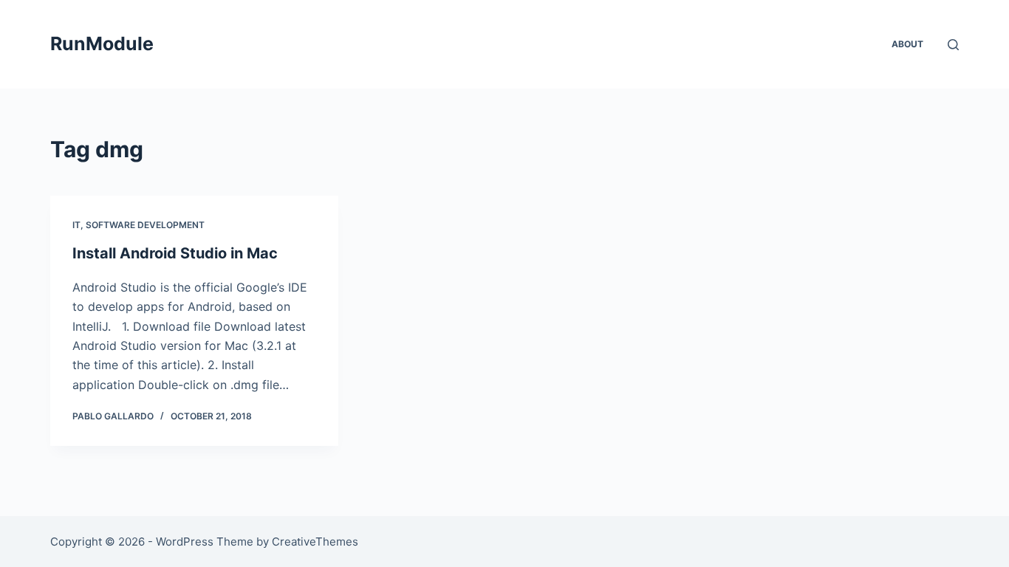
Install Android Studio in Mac (175, 253)
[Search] (953, 44)
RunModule (102, 43)
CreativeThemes (315, 542)
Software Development (145, 224)
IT (76, 224)
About (907, 43)
